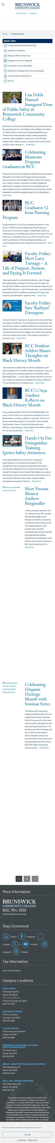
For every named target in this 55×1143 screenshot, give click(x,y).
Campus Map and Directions (19, 76)
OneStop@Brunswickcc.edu (14, 914)
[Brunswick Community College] (27, 6)
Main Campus (9, 988)
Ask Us (11, 81)
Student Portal (21, 13)
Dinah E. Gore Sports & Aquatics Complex (24, 1064)
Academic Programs (16, 50)
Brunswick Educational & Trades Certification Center (20, 1046)
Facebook (30, 936)
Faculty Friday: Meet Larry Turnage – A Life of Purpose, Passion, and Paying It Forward (27, 263)
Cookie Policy (22, 1140)
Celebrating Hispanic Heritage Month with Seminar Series (37, 694)
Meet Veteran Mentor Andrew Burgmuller (36, 496)
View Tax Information (12, 970)
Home (5, 33)
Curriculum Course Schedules (20, 65)
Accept (27, 1135)
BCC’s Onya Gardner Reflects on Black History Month (25, 397)
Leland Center (11, 1028)
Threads (24, 952)
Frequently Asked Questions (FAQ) (22, 45)
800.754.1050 (14, 910)
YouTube (34, 944)
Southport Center (12, 1011)
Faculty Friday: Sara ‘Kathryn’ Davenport (38, 308)
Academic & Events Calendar (20, 60)
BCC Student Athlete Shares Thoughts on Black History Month (26, 353)
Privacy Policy (33, 1140)
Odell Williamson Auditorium (18, 1081)
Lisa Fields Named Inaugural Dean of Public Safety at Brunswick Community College (27, 107)
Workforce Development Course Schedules (26, 70)
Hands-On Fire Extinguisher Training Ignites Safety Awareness (27, 445)
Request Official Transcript (19, 55)
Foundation (33, 13)
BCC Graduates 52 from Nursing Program (26, 210)
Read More (30, 144)
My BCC (13, 936)
